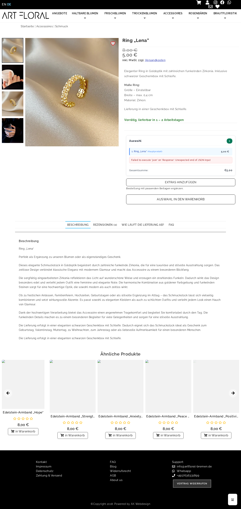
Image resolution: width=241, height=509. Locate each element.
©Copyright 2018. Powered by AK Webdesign (120, 503)
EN (4, 4)
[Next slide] (233, 393)
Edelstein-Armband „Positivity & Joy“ (216, 416)
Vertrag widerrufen (192, 483)
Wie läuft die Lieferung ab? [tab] (143, 224)
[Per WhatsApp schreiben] (230, 2)
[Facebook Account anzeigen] (223, 2)
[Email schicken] (211, 7)
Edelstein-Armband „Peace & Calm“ (168, 416)
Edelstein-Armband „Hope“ (23, 412)
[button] (113, 43)
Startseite (27, 26)
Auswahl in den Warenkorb (181, 199)
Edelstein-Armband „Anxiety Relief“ (120, 416)
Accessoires (44, 26)
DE (9, 4)
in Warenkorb (25, 431)
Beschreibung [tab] (78, 224)
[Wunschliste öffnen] (218, 7)
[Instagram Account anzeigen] (216, 2)
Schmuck (61, 26)
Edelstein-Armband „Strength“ (73, 416)
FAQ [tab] (171, 224)
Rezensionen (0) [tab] (105, 224)
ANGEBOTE (59, 13)
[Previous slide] (8, 393)
